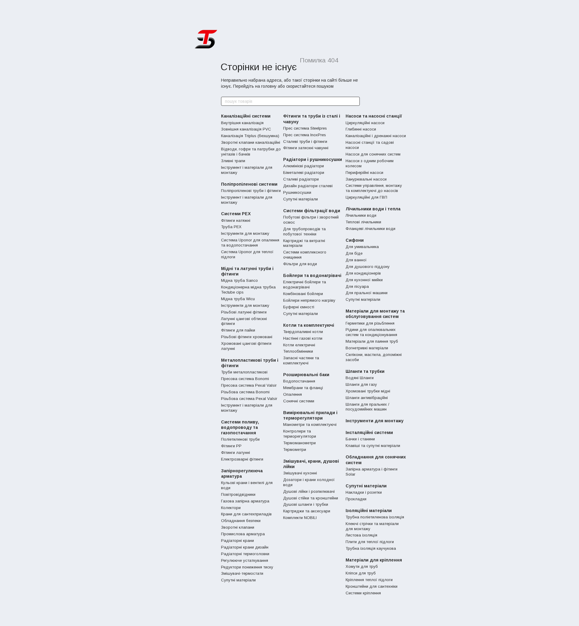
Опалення (292, 394)
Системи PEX (236, 213)
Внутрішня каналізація (242, 123)
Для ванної (356, 260)
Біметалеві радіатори (303, 172)
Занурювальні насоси (366, 179)
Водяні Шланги (360, 378)
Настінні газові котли (302, 338)
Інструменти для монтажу (245, 233)
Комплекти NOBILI (300, 517)
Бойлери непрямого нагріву (309, 300)
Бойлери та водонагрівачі (312, 275)
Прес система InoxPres (304, 135)
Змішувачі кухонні (300, 473)
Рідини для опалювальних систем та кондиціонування (371, 332)
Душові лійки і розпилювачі (309, 491)
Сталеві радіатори (301, 179)
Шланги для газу (361, 384)
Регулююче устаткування (244, 560)
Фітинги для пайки (238, 330)
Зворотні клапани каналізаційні (250, 142)
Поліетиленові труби (240, 439)
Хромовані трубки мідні (368, 391)
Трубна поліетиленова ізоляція (375, 517)
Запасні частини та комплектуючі (301, 360)
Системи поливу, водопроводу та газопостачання (240, 427)
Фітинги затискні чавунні (305, 148)
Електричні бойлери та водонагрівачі (304, 284)
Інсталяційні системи (369, 432)
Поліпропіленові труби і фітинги (251, 190)
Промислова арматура (243, 534)
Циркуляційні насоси (365, 123)
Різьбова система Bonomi (245, 392)
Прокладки (356, 499)
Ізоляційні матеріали (369, 510)
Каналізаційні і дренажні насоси (376, 136)
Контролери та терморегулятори (299, 434)
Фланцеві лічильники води (370, 228)
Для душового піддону (368, 266)
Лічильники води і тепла (373, 208)
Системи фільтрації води (311, 210)
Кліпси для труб (361, 573)
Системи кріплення (363, 593)
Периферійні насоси (364, 172)
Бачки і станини (360, 439)
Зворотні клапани (237, 527)
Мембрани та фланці (303, 387)
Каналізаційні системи (246, 116)
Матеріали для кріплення (374, 560)
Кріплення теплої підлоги (369, 579)
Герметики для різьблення (370, 323)
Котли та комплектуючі (308, 325)
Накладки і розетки (364, 492)
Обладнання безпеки (241, 520)
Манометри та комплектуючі (310, 424)
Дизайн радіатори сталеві (308, 186)
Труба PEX (231, 227)
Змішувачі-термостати (242, 573)
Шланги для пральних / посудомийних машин (367, 407)
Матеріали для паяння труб (372, 341)
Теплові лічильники (363, 222)
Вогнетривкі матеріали (367, 348)
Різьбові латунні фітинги (244, 312)
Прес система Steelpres (305, 128)
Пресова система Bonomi (245, 378)
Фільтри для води (300, 264)
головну (269, 86)
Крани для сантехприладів (246, 514)
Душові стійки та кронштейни (310, 498)
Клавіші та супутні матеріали (373, 445)
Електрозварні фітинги (242, 459)
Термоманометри (299, 443)
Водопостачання (299, 381)
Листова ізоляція (361, 535)
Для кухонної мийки (364, 280)
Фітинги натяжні (235, 220)
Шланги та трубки (365, 371)
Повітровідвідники (238, 494)
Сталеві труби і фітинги (305, 141)
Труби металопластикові (244, 372)
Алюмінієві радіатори (303, 166)
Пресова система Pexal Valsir (249, 385)
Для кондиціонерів (363, 273)
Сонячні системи (298, 401)
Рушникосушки (297, 192)
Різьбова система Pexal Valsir (249, 398)
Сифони (355, 240)
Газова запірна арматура (245, 501)
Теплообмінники (298, 351)
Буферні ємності (298, 307)
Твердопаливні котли (303, 331)
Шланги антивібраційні (367, 397)
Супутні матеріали (238, 580)
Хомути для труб (362, 566)
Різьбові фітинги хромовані (246, 337)
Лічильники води (361, 215)
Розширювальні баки (306, 374)
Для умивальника (362, 246)
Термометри (294, 449)
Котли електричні (299, 345)
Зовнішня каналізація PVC (246, 129)
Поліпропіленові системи (249, 184)
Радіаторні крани (237, 540)
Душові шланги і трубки (305, 504)
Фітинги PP (231, 446)
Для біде (354, 253)
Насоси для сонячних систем (373, 154)
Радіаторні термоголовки (245, 554)
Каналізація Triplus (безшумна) (250, 136)
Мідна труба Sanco (239, 280)
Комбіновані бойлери (303, 293)
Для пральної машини (367, 293)
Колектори (231, 507)
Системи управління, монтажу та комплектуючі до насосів (374, 188)
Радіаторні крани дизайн (244, 547)
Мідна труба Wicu (238, 299)
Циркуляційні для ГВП (366, 197)
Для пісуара (357, 286)
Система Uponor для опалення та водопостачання (250, 242)
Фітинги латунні (235, 452)
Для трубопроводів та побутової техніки (304, 231)
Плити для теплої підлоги (370, 541)
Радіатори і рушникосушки (312, 159)
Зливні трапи (233, 161)
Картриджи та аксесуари (306, 511)
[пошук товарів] (355, 101)
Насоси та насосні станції (374, 116)
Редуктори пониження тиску (247, 567)
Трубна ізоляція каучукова (371, 548)
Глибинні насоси (361, 129)
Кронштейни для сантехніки (371, 586)
